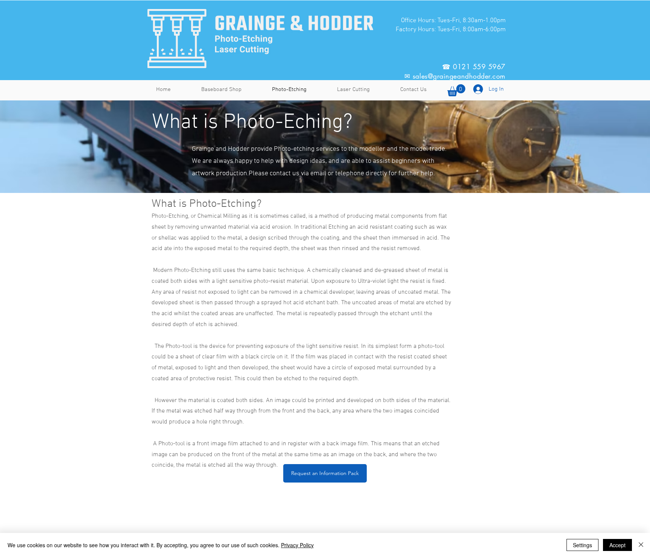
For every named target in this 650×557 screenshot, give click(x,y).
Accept (617, 545)
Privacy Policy (297, 545)
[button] (325, 473)
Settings (582, 545)
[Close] (640, 545)
